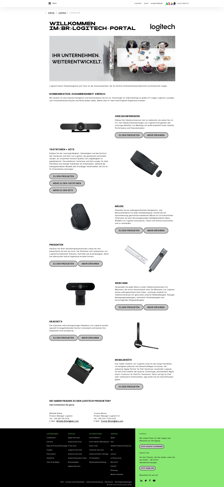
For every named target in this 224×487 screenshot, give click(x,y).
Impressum (109, 482)
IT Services (72, 446)
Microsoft (114, 462)
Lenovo (113, 454)
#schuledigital (73, 462)
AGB (61, 482)
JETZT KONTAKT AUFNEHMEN (152, 446)
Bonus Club (93, 446)
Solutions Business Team (77, 458)
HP (112, 450)
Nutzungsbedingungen (123, 482)
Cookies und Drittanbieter (75, 482)
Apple (113, 438)
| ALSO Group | (183, 3)
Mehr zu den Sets (63, 190)
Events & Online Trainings (98, 454)
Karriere (50, 442)
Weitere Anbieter (117, 474)
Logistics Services (75, 450)
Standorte (50, 458)
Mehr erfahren (155, 135)
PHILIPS (113, 466)
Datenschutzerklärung (94, 482)
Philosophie (51, 454)
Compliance (51, 438)
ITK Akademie (94, 458)
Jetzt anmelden (147, 468)
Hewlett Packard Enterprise (121, 446)
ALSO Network (94, 438)
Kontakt (138, 3)
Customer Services (96, 450)
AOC (112, 442)
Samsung (114, 470)
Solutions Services (75, 454)
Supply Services (74, 466)
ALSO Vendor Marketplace (99, 442)
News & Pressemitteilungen (57, 446)
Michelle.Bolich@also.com (67, 421)
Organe (49, 450)
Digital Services (74, 438)
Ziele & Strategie (53, 462)
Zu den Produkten (129, 135)
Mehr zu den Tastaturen (67, 183)
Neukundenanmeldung (97, 462)
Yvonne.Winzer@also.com (112, 421)
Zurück (51, 13)
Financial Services (75, 442)
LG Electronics (116, 458)
